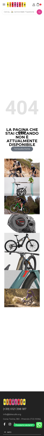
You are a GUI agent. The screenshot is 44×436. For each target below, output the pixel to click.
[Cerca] (39, 12)
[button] (4, 4)
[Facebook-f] (4, 424)
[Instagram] (9, 424)
